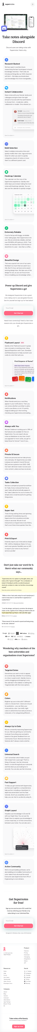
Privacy (9, 954)
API (25, 963)
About (5, 992)
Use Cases (6, 977)
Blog (5, 994)
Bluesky (28, 983)
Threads (28, 975)
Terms (5, 954)
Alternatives (7, 1000)
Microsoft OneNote (19, 603)
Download (26, 955)
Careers (6, 996)
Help (5, 973)
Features (26, 951)
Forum (5, 975)
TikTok (27, 979)
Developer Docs (8, 983)
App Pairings (7, 1002)
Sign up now (18, 1026)
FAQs (5, 971)
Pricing (26, 953)
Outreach (6, 998)
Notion (13, 626)
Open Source (7, 981)
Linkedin (28, 977)
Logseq (15, 616)
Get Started (18, 313)
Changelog (27, 957)
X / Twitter (28, 971)
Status (25, 961)
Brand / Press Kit (7, 1005)
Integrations (27, 959)
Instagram (28, 973)
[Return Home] (4, 951)
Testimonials (7, 979)
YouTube (28, 981)
